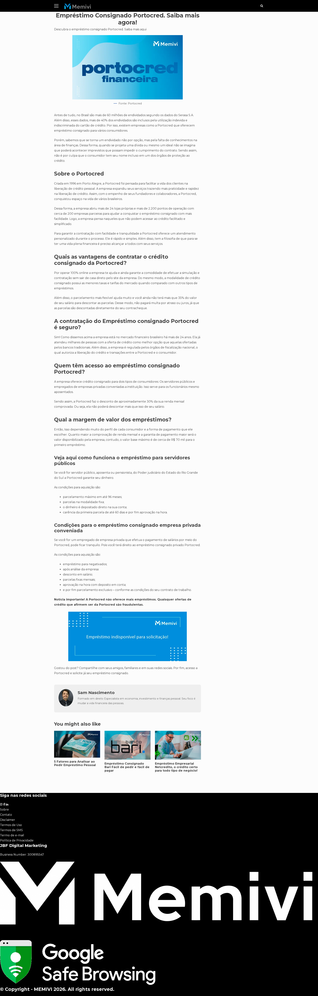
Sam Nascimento (96, 692)
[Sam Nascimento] (66, 705)
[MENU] (56, 6)
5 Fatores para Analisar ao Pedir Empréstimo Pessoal (77, 744)
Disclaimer (7, 820)
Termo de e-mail (12, 835)
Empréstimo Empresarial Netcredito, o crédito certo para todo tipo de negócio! (176, 767)
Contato (6, 814)
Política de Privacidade (16, 840)
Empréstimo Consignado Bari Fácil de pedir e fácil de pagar (127, 767)
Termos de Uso (11, 825)
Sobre (4, 809)
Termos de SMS (11, 830)
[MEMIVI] (77, 7)
